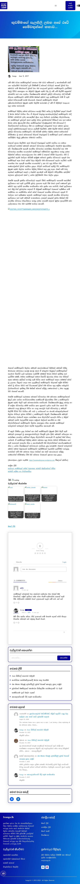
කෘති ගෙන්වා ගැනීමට (70, 6)
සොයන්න (64, 658)
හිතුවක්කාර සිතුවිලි (10, 867)
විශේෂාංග (45, 835)
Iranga (22, 610)
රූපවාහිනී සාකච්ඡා (10, 855)
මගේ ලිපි (11, 526)
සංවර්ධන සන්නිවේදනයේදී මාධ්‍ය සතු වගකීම (30, 680)
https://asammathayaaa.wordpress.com (42, 460)
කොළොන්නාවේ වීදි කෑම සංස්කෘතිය (26, 697)
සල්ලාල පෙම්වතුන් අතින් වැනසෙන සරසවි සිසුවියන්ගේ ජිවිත (31, 468)
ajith (29, 612)
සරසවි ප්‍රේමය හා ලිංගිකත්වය (19, 471)
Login (64, 562)
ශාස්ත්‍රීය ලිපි (46, 827)
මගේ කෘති (45, 831)
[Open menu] (55, 5)
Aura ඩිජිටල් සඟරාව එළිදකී (23, 676)
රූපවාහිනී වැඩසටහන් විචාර (14, 859)
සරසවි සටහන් (8, 863)
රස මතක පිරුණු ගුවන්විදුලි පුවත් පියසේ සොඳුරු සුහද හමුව (37, 684)
